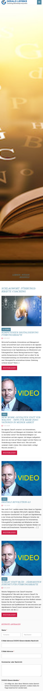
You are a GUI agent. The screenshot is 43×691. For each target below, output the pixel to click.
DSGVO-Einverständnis (11, 680)
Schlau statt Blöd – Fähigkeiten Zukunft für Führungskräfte (21, 583)
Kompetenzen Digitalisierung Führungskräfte (20, 333)
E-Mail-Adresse (8, 651)
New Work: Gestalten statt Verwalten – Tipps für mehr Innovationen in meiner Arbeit (21, 420)
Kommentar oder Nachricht (12, 662)
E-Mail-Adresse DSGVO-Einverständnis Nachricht (20, 641)
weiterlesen (9, 368)
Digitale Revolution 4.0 (16, 501)
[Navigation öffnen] (39, 2)
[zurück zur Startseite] (14, 2)
